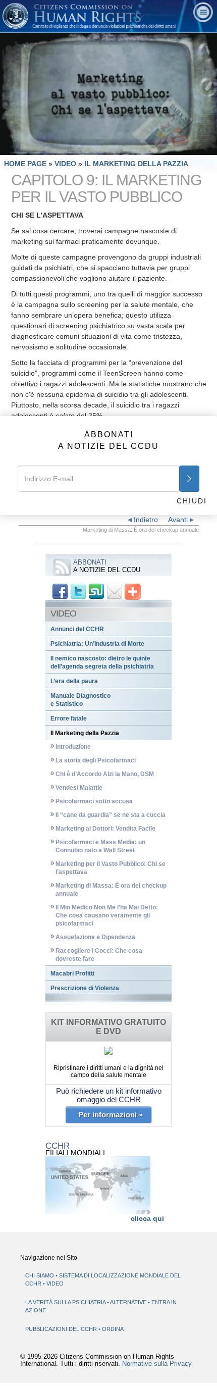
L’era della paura (74, 681)
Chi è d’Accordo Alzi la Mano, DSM (105, 774)
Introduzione (73, 746)
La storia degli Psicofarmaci (96, 760)
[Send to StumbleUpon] (96, 591)
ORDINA (113, 1329)
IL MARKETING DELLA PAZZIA (136, 164)
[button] (30, 147)
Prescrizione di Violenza (84, 988)
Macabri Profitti (72, 973)
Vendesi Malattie (79, 787)
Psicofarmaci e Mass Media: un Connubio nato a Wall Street (100, 846)
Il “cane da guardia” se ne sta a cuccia (111, 814)
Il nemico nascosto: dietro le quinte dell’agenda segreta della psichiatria (102, 662)
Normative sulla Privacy (157, 1363)
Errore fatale (68, 718)
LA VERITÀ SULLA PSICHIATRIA (66, 1302)
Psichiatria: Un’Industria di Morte (97, 643)
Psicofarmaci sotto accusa (94, 801)
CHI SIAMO (39, 1275)
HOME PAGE (25, 164)
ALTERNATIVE (129, 1302)
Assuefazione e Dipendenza (95, 937)
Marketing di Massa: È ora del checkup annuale (111, 889)
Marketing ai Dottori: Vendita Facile (105, 828)
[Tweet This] (78, 591)
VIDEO (66, 164)
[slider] (108, 147)
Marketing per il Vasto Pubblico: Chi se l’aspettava (111, 868)
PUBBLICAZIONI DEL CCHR (61, 1329)
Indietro (145, 520)
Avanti (179, 520)
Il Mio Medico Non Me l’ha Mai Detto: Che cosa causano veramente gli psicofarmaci (107, 915)
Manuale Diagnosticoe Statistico (80, 699)
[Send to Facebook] (60, 591)
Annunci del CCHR (77, 629)
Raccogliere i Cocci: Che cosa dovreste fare (99, 954)
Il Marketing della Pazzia (84, 733)
